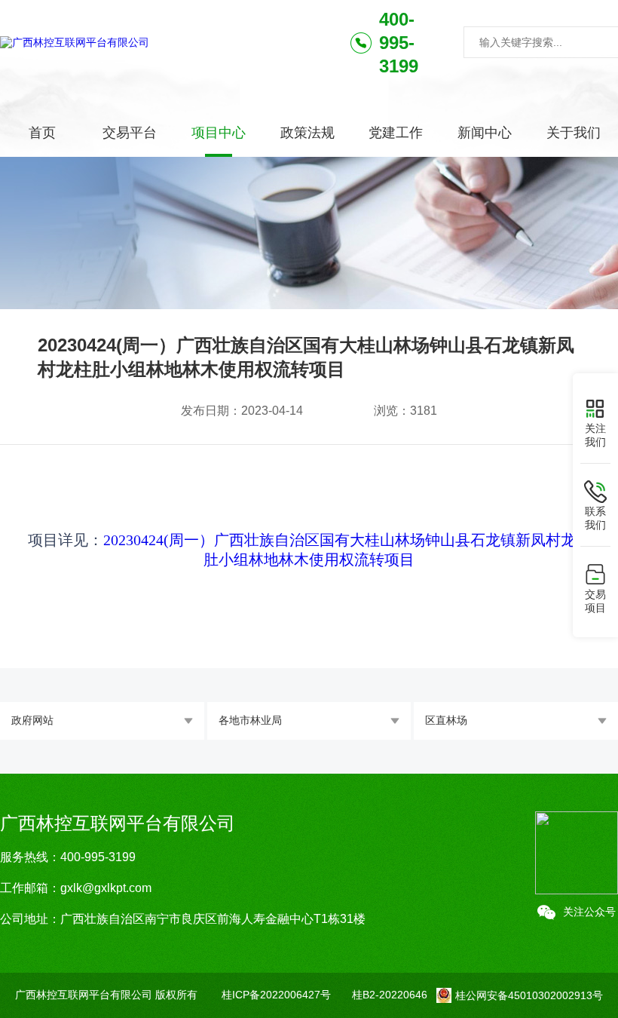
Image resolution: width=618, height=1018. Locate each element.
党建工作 (396, 132)
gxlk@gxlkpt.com (105, 888)
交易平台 (129, 132)
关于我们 (573, 132)
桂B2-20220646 (389, 995)
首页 (42, 132)
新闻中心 (484, 132)
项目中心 (218, 132)
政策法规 (307, 132)
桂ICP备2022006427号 (276, 995)
